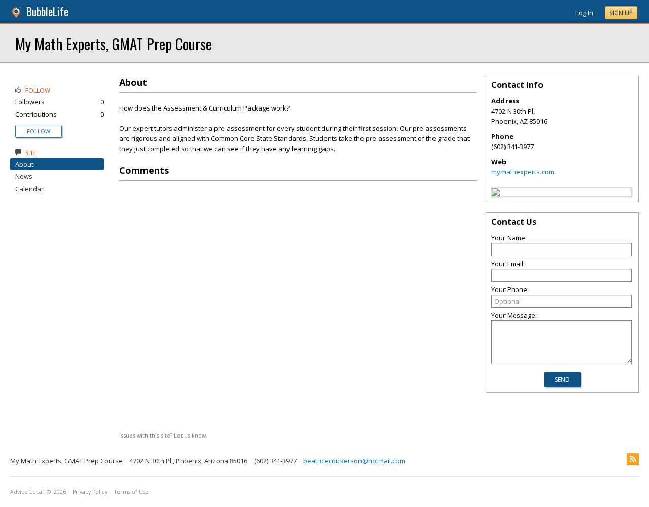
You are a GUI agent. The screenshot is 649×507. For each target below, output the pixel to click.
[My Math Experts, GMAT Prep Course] (496, 193)
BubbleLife (47, 11)
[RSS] (633, 459)
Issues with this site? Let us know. (163, 435)
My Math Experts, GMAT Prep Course (113, 43)
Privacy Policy (90, 491)
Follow (38, 131)
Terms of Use (131, 491)
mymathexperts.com (522, 171)
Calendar (29, 188)
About (24, 164)
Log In (584, 12)
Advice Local (27, 491)
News (23, 176)
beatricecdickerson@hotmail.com (354, 460)
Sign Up (621, 13)
